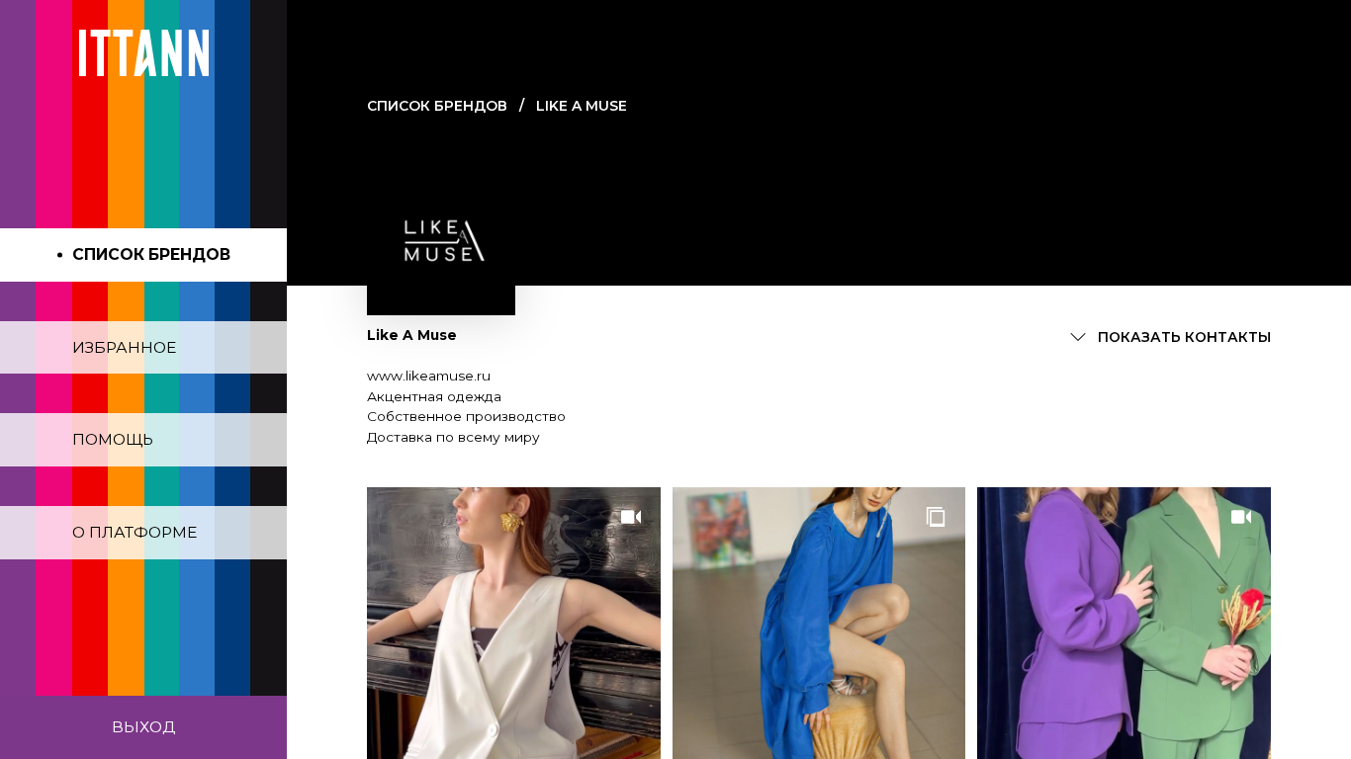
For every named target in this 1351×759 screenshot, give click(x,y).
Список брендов (151, 254)
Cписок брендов (437, 106)
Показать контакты (1184, 337)
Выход (143, 726)
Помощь (112, 439)
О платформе (134, 532)
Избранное (124, 347)
